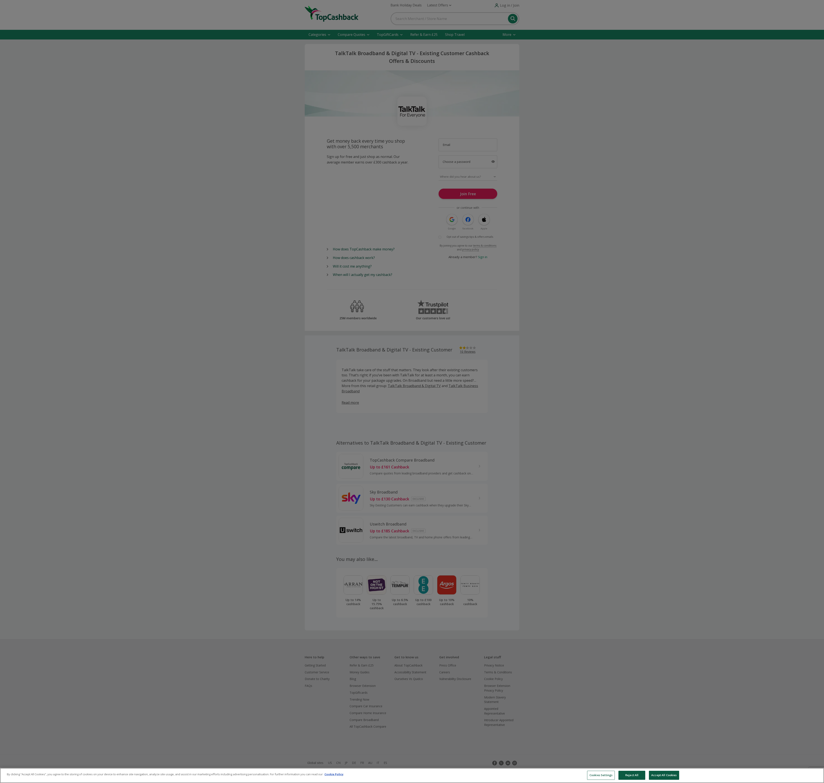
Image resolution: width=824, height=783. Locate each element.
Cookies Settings (600, 775)
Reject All (631, 775)
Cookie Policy (333, 774)
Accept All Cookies (664, 775)
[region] (412, 775)
